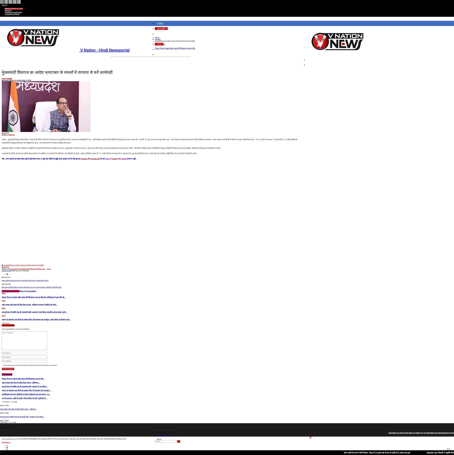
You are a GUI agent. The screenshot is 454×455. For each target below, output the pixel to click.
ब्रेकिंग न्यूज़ (8, 78)
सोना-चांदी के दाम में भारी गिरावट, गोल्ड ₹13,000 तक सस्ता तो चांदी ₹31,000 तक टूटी (342, 452)
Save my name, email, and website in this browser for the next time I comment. (30, 365)
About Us (8, 10)
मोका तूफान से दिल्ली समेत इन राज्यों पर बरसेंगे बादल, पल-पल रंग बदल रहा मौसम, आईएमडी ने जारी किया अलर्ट (31, 287)
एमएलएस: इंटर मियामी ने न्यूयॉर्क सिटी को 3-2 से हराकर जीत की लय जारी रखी (421, 452)
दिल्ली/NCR (313, 59)
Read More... (6, 442)
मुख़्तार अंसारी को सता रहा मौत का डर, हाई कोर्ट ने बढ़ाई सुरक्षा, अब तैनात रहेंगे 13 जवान (25, 281)
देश (158, 33)
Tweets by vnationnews (165, 436)
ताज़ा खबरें (161, 28)
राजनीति (312, 65)
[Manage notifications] (448, 450)
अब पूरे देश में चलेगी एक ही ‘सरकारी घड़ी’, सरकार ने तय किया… (22, 417)
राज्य (11, 78)
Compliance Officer (12, 14)
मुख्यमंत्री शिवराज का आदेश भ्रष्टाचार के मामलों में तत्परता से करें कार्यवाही (24, 265)
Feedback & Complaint (13, 12)
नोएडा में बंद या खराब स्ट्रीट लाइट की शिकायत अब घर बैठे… (175, 48)
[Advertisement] (153, 177)
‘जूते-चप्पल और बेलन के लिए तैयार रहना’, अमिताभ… (18, 409)
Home (160, 23)
